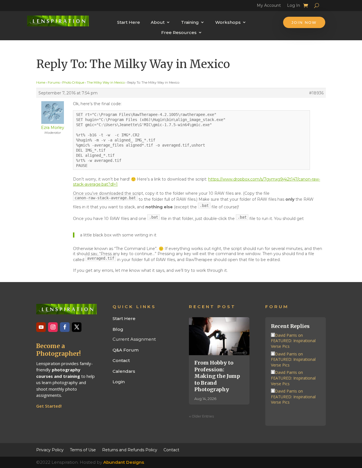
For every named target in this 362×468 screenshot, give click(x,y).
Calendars (124, 371)
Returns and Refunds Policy (129, 449)
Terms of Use (83, 449)
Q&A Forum (126, 350)
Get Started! (49, 406)
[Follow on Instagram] (53, 327)
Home (40, 82)
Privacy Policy (50, 449)
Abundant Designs (123, 462)
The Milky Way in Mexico (106, 82)
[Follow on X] (76, 327)
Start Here (128, 22)
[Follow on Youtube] (41, 327)
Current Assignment (134, 339)
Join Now (304, 22)
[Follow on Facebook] (65, 327)
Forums (54, 82)
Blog (118, 329)
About (158, 22)
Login (119, 381)
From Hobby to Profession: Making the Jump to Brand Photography (217, 376)
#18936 (316, 93)
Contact (121, 360)
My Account (269, 6)
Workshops (228, 22)
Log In (293, 6)
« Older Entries (201, 416)
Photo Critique (73, 82)
